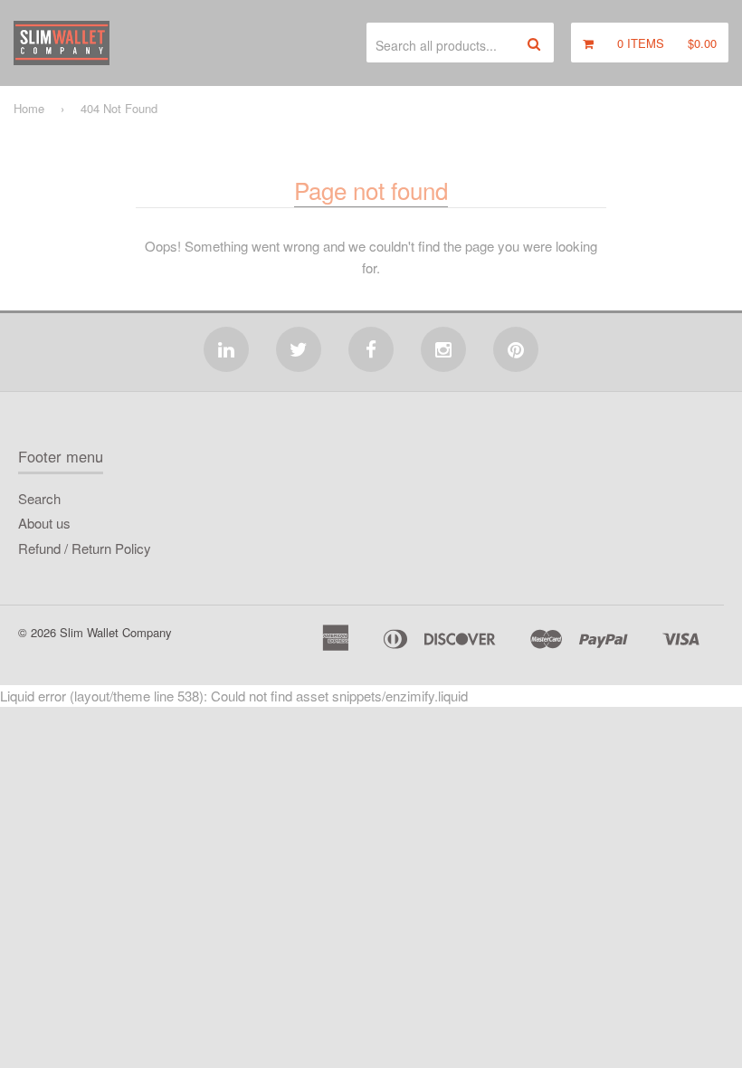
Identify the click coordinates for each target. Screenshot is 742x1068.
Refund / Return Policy (84, 548)
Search (39, 498)
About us (44, 522)
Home (29, 108)
